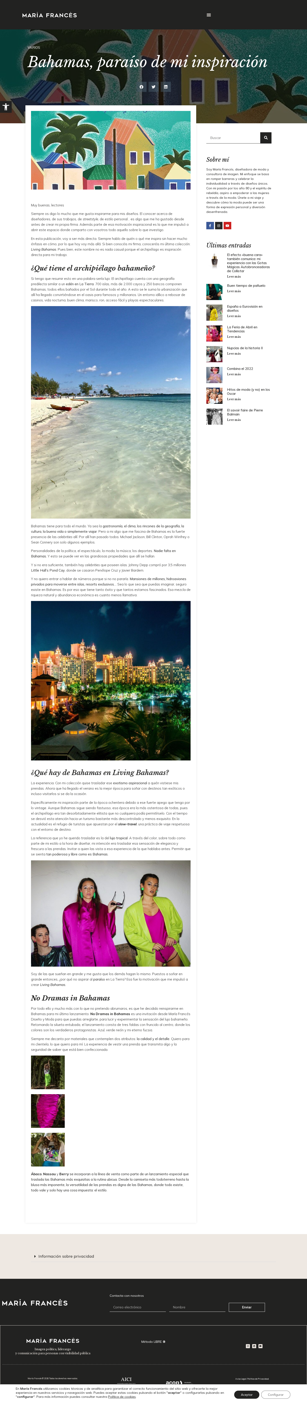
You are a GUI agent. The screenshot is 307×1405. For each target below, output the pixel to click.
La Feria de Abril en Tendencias (242, 329)
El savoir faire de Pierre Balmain (245, 412)
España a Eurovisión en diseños (245, 308)
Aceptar (247, 1395)
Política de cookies (122, 1397)
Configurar (276, 1395)
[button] (6, 107)
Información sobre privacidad (66, 1256)
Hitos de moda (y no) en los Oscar (248, 391)
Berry (64, 1174)
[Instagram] (219, 226)
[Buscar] (265, 137)
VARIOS (34, 47)
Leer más (234, 276)
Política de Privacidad (258, 1379)
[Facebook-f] (210, 226)
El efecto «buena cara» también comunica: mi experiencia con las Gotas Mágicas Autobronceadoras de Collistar (248, 263)
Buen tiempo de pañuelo (246, 285)
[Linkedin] (254, 1346)
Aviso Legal (241, 1379)
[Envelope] (260, 1346)
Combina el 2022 (240, 369)
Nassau (49, 1174)
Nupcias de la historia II (245, 348)
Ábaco (36, 1174)
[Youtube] (227, 226)
